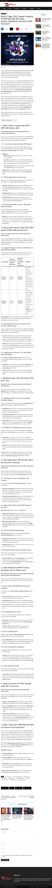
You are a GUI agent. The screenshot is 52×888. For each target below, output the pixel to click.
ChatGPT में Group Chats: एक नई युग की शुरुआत (26, 797)
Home (2, 0)
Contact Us (6, 0)
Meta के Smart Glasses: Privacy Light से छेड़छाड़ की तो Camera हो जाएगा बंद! (17, 817)
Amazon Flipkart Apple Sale (17, 776)
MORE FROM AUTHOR (22, 804)
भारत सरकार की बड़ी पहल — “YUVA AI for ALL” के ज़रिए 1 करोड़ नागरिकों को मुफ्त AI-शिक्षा (8, 798)
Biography (32, 8)
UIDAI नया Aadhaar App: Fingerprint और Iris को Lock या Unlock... (46, 39)
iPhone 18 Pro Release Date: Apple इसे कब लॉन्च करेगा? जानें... (46, 20)
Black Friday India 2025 (20, 778)
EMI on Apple (27, 778)
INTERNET (24, 8)
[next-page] (4, 823)
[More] (26, 29)
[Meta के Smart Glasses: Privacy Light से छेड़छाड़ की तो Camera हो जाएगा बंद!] (17, 811)
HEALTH (38, 8)
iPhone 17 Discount (5, 779)
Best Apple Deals (11, 778)
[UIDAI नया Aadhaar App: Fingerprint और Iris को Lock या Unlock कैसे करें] (38, 39)
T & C (47, 886)
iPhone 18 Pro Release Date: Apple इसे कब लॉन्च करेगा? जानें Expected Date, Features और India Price (5, 818)
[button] (49, 8)
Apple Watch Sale (27, 776)
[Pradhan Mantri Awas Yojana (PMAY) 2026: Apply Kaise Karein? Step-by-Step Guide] (38, 45)
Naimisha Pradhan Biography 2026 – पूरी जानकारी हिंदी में (46, 32)
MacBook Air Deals (13, 779)
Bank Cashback (4, 778)
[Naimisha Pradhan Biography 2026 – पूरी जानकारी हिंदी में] (38, 33)
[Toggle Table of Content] (14, 120)
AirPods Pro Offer (8, 776)
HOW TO (10, 8)
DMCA (37, 886)
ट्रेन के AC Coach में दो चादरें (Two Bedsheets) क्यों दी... (46, 26)
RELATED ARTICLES (11, 804)
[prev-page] (2, 823)
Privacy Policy (41, 886)
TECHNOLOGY (17, 8)
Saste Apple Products (21, 779)
